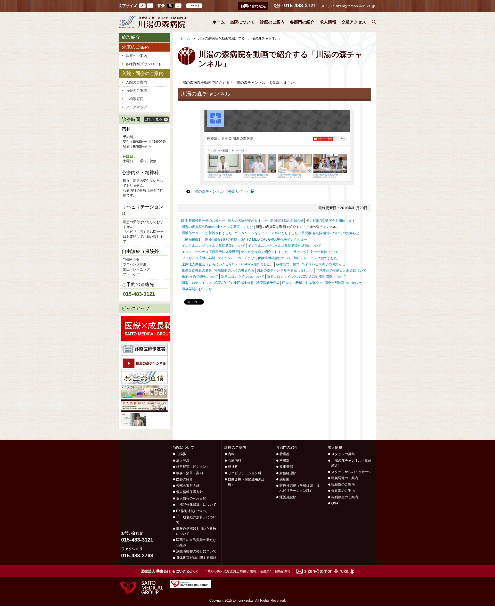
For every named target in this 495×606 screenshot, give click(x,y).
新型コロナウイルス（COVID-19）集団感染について (306, 277)
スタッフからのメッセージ (351, 472)
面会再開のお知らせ (197, 289)
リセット (194, 5)
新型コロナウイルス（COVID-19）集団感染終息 (218, 283)
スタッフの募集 (343, 454)
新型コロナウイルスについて (243, 277)
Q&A (335, 503)
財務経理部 (287, 473)
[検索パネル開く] (373, 22)
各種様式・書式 (287, 264)
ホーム (218, 22)
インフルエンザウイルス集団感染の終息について (284, 246)
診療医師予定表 (268, 283)
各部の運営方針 (188, 486)
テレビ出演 (314, 221)
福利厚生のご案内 (344, 497)
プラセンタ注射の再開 (198, 258)
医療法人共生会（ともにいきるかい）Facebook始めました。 (228, 264)
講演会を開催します (340, 221)
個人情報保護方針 (189, 492)
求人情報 (328, 22)
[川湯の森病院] (152, 22)
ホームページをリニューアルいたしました (266, 233)
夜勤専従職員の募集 (197, 270)
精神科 (233, 467)
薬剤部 (284, 479)
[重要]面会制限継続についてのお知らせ (329, 233)
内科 (231, 454)
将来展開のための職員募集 (234, 270)
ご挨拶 (181, 454)
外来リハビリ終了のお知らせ (323, 264)
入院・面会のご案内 (142, 73)
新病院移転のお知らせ (287, 221)
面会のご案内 (136, 90)
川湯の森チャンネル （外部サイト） (220, 191)
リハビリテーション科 (244, 473)
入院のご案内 (136, 82)
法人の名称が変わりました (248, 221)
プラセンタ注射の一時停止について (317, 252)
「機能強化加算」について (196, 504)
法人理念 (182, 460)
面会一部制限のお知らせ (343, 283)
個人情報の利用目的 (191, 498)
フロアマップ (136, 107)
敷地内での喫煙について (200, 277)
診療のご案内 (272, 22)
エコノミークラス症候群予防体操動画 (210, 252)
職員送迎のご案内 (344, 478)
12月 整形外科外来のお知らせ (202, 221)
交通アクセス (353, 22)
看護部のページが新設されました (207, 233)
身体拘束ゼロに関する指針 (196, 558)
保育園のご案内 (343, 491)
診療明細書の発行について (196, 551)
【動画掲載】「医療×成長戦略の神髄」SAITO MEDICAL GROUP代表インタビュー (244, 239)
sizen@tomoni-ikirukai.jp (355, 6)
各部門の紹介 (302, 22)
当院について (242, 22)
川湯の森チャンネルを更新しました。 (285, 270)
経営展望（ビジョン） (193, 467)
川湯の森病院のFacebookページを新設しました (217, 227)
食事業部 (286, 467)
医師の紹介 (184, 479)
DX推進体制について (192, 511)
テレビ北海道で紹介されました (264, 252)
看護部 (284, 454)
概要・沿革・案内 (189, 473)
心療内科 (234, 460)
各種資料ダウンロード (144, 64)
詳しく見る (153, 119)
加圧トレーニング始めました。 (317, 258)
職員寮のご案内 (343, 484)
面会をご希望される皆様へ (302, 283)
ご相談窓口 (135, 99)
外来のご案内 (136, 47)
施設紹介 (131, 37)
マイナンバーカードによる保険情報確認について (254, 258)
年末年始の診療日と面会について (341, 270)
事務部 (284, 460)
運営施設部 (287, 497)
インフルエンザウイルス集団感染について (213, 246)
